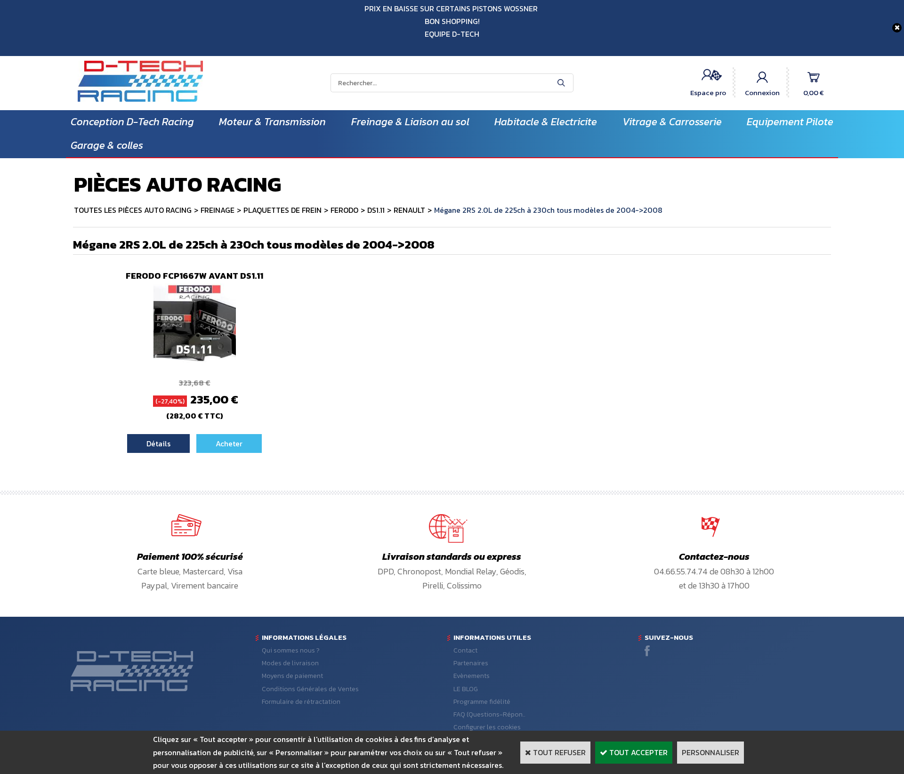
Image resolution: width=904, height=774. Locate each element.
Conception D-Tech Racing (132, 121)
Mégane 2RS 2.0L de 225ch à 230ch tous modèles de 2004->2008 (548, 210)
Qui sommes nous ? (291, 650)
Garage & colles (107, 145)
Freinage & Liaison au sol (410, 121)
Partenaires (470, 663)
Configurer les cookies (487, 727)
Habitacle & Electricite (545, 121)
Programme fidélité (481, 702)
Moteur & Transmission (272, 121)
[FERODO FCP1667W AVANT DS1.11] (194, 363)
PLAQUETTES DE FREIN (282, 210)
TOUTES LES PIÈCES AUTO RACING (133, 210)
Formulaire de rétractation (301, 702)
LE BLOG (465, 689)
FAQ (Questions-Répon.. (489, 714)
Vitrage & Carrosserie (672, 121)
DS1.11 (376, 210)
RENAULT (409, 210)
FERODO (344, 210)
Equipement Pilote (790, 121)
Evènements (471, 676)
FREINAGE (217, 210)
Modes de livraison (290, 663)
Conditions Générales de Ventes (310, 689)
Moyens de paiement (292, 676)
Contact (465, 650)
